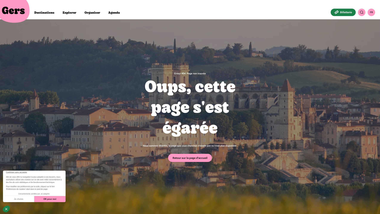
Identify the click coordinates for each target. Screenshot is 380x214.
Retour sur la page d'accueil (190, 157)
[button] (361, 12)
